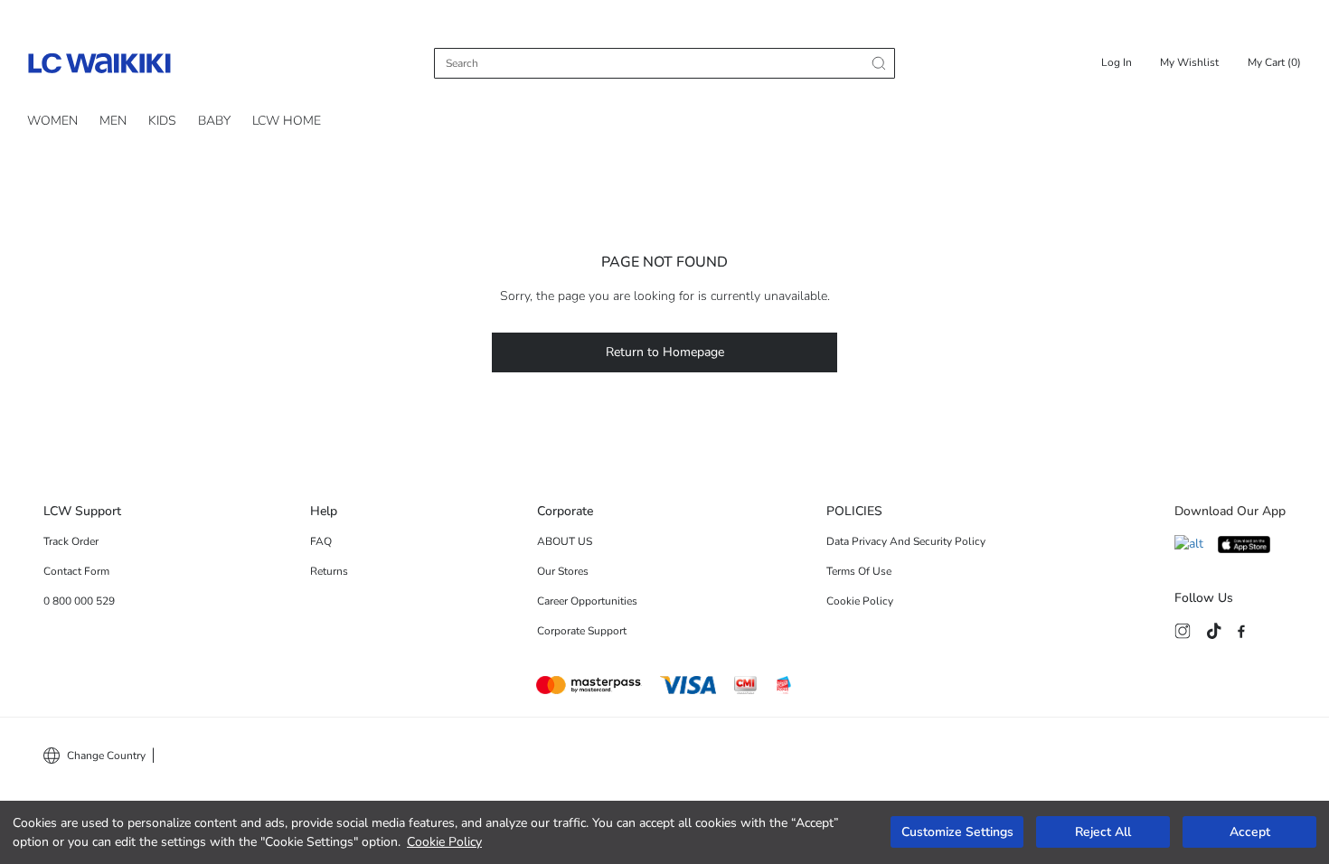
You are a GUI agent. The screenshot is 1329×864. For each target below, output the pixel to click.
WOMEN (52, 120)
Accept (1250, 832)
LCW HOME (286, 120)
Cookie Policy (444, 841)
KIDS (162, 120)
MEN (113, 120)
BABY (214, 120)
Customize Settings (957, 832)
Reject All (1103, 832)
